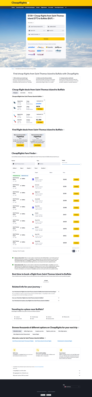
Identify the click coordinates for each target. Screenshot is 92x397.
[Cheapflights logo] (19, 3)
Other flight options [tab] (62, 331)
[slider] (81, 164)
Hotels (37, 7)
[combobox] (31, 22)
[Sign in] (65, 7)
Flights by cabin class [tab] (50, 331)
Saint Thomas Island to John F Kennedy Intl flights (23, 341)
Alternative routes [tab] (17, 331)
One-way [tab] (30, 92)
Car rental (50, 7)
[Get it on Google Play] (43, 395)
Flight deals (44, 7)
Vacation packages (30, 7)
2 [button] (76, 251)
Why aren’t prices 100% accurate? (20, 375)
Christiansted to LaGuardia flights (65, 341)
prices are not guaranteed (39, 366)
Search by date (20, 7)
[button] (53, 18)
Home (13, 7)
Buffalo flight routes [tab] (28, 331)
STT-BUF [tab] (46, 280)
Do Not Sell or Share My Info (41, 391)
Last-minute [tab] (22, 92)
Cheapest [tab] (15, 92)
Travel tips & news (59, 7)
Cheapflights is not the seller (19, 370)
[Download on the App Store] (48, 395)
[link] (20, 145)
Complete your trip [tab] (39, 331)
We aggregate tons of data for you (20, 373)
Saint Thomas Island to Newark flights (43, 341)
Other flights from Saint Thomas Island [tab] (21, 334)
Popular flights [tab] (36, 334)
